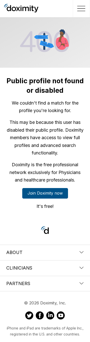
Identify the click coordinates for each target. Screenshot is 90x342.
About (14, 252)
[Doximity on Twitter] (29, 316)
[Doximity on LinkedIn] (50, 316)
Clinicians (19, 268)
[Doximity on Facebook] (40, 316)
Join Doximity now (45, 193)
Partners (18, 283)
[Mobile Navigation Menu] (80, 8)
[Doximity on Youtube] (61, 316)
